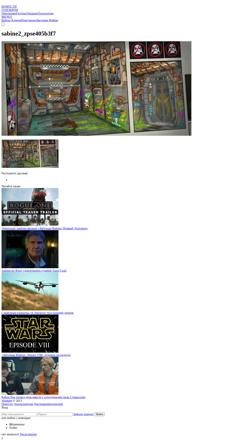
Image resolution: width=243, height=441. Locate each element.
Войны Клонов (11, 20)
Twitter (13, 427)
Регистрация (28, 434)
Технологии (46, 13)
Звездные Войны (47, 20)
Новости (7, 404)
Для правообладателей (48, 404)
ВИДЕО (7, 16)
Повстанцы (28, 20)
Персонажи (9, 13)
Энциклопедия (23, 404)
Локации (32, 13)
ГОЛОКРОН (10, 10)
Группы (21, 13)
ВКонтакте (17, 424)
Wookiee (7, 400)
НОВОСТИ (9, 6)
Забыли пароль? (83, 414)
